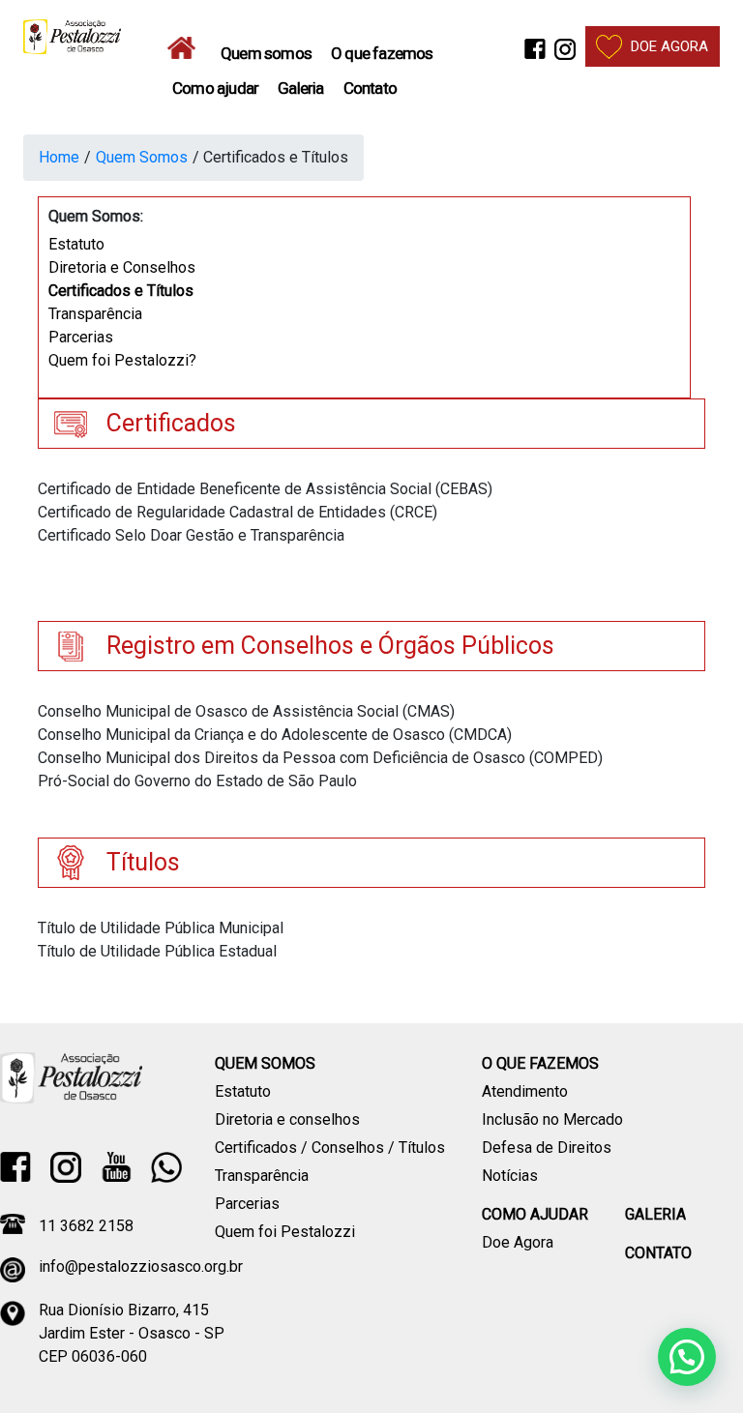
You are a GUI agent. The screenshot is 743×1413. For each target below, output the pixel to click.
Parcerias (80, 337)
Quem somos (266, 53)
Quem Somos (142, 157)
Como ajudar (215, 88)
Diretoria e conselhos (287, 1119)
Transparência (95, 314)
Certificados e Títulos (120, 290)
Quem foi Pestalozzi (285, 1231)
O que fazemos (382, 53)
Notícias (510, 1175)
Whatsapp (166, 1167)
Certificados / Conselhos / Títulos (330, 1147)
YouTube (116, 1167)
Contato (370, 88)
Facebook (535, 53)
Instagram (565, 53)
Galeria (300, 88)
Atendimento (525, 1091)
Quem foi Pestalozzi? (122, 360)
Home (186, 48)
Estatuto (76, 244)
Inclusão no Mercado (552, 1119)
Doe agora (669, 46)
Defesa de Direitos (546, 1147)
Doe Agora (517, 1242)
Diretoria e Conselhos (121, 267)
